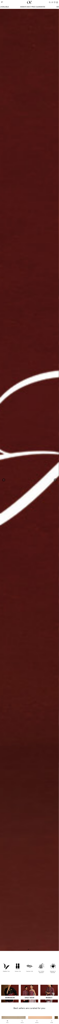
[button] (3, 480)
